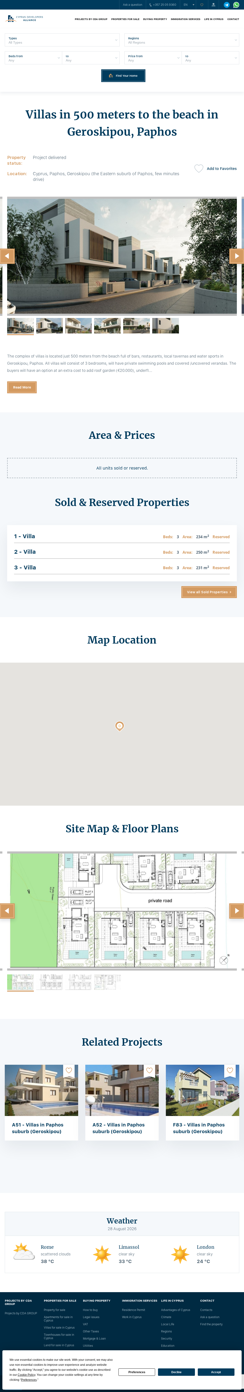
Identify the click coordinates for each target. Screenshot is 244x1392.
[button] (119, 727)
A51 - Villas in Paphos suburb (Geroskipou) (37, 1128)
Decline (176, 1372)
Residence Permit (133, 1310)
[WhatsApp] (236, 5)
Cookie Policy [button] (26, 1375)
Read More (22, 387)
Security (166, 1338)
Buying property (155, 19)
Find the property (211, 1324)
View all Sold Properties (207, 592)
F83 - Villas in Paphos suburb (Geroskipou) (199, 1128)
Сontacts (206, 1310)
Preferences (136, 1372)
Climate (166, 1317)
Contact (233, 19)
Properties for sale (125, 19)
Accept (216, 1372)
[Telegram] (227, 5)
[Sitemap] (213, 5)
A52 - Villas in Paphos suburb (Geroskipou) (118, 1128)
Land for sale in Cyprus (59, 1345)
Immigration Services (185, 19)
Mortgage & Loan (94, 1338)
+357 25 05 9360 (164, 4)
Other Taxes (91, 1331)
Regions (166, 1331)
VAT (85, 1324)
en (186, 4)
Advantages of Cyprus (175, 1310)
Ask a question (132, 4)
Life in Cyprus (214, 19)
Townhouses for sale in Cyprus (59, 1336)
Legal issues (91, 1317)
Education (167, 1345)
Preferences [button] (29, 1380)
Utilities (88, 1345)
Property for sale (54, 1310)
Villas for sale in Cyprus (59, 1327)
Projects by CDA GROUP (91, 19)
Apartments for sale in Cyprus (58, 1318)
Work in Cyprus (132, 1317)
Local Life (167, 1324)
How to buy (90, 1310)
